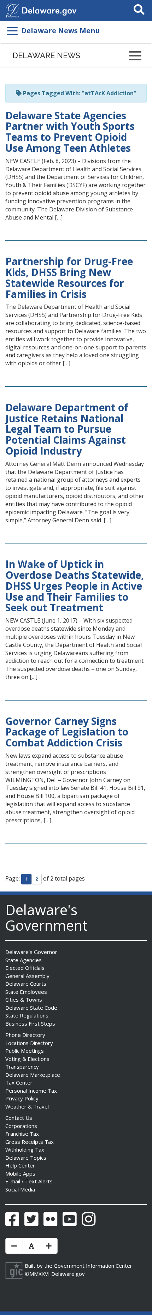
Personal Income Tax (31, 1090)
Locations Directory (29, 1042)
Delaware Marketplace (32, 1074)
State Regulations (26, 1015)
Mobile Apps (20, 1173)
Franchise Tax (22, 1133)
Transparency (22, 1066)
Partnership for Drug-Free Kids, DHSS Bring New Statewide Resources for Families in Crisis (69, 277)
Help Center (20, 1165)
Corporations (21, 1125)
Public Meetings (24, 1050)
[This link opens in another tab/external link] (12, 10)
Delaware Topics (25, 1157)
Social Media (20, 1189)
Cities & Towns (23, 999)
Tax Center (19, 1082)
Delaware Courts (25, 983)
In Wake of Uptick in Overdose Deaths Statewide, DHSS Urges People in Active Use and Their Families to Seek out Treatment (74, 585)
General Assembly (27, 975)
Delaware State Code (31, 1007)
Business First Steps (30, 1023)
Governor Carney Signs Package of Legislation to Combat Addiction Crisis (66, 732)
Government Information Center (93, 1265)
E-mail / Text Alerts (29, 1181)
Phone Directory (25, 1034)
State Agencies (23, 959)
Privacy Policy (22, 1098)
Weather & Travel (27, 1106)
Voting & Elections (27, 1058)
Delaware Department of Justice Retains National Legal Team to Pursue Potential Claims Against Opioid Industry (66, 429)
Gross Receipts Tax (29, 1141)
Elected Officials (25, 967)
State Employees (26, 991)
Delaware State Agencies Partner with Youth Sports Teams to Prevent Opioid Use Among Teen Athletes (70, 132)
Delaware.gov (68, 1273)
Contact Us (18, 1117)
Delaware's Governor (31, 951)
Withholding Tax (24, 1149)
